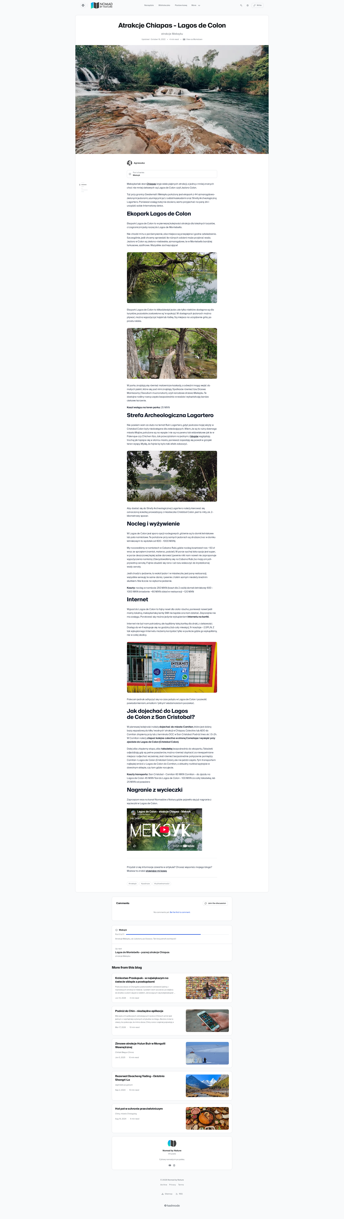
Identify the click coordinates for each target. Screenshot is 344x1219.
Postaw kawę (181, 5)
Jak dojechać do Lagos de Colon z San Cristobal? (91, 207)
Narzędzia (149, 5)
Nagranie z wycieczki (89, 212)
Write (259, 5)
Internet (83, 202)
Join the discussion (217, 903)
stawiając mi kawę (156, 871)
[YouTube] (170, 1165)
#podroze (145, 883)
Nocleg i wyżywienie (88, 198)
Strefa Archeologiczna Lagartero (90, 193)
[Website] (174, 1165)
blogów (194, 436)
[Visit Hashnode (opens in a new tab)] (172, 1205)
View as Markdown (194, 39)
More (193, 5)
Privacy (172, 1184)
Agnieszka (139, 163)
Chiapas (151, 184)
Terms (181, 1184)
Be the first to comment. (180, 912)
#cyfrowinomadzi (161, 883)
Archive (163, 1184)
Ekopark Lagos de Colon (90, 188)
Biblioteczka (164, 5)
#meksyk (133, 883)
